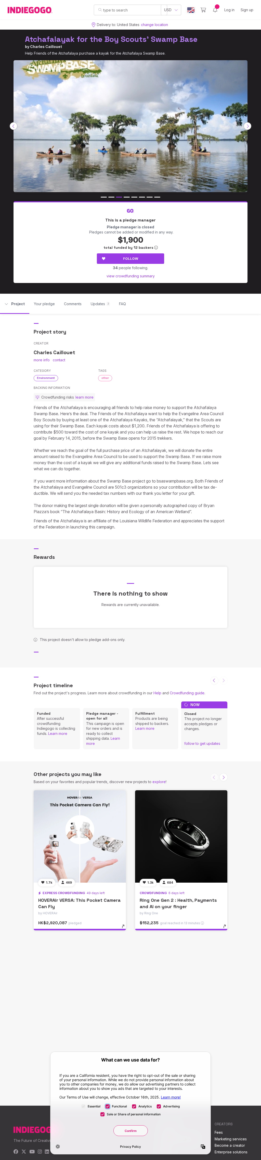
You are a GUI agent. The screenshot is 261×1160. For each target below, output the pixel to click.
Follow (130, 258)
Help (157, 693)
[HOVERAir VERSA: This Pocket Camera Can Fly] (80, 836)
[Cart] (203, 10)
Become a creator (230, 1145)
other (105, 378)
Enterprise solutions (231, 1152)
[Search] (100, 9)
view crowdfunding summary (131, 276)
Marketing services (231, 1139)
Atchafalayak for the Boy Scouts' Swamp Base (111, 39)
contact (59, 360)
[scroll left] (13, 126)
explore (159, 782)
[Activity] (215, 10)
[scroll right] (247, 126)
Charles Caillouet (46, 46)
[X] (23, 1152)
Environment (46, 378)
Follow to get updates (202, 743)
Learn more (57, 733)
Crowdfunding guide (187, 693)
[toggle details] (125, 929)
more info (42, 360)
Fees (219, 1132)
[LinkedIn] (47, 1152)
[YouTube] (32, 1152)
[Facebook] (16, 1152)
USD (168, 10)
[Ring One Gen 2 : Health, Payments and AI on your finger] (181, 836)
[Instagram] (40, 1152)
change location (154, 24)
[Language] (191, 10)
